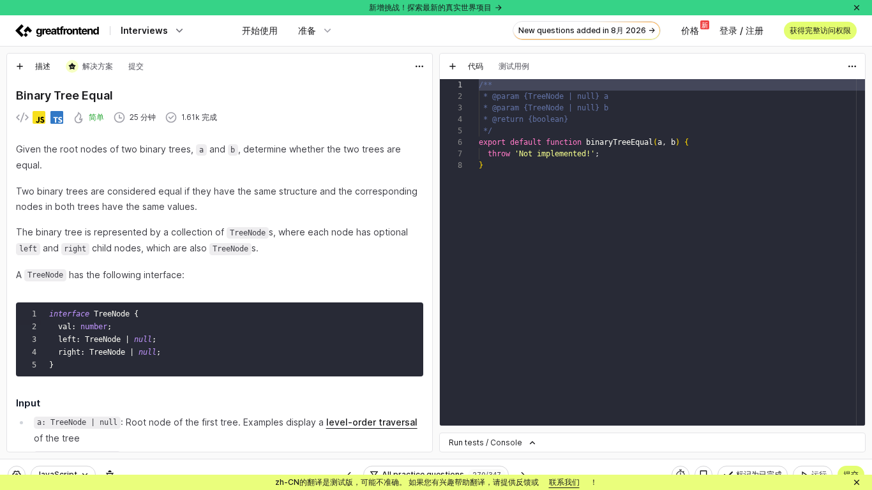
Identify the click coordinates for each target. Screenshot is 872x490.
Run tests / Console (485, 442)
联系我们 (564, 482)
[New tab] (20, 66)
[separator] (436, 252)
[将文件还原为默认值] (852, 92)
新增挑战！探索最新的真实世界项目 (430, 7)
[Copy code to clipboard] (410, 315)
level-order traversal (371, 422)
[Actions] (419, 66)
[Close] (857, 8)
